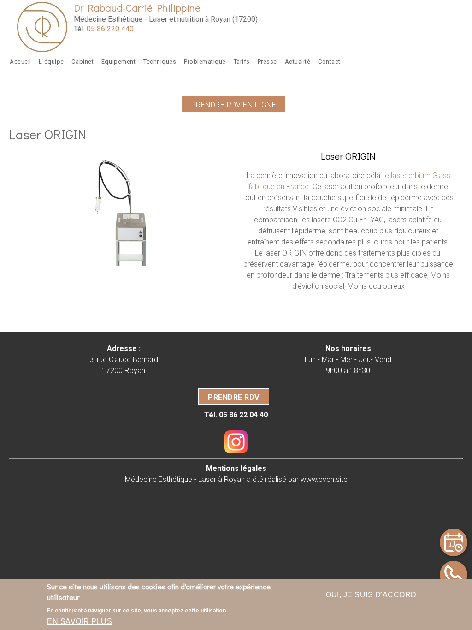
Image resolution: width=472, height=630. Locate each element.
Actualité (298, 61)
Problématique (205, 61)
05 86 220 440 (110, 28)
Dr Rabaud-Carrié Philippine (137, 7)
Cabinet (82, 61)
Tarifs (242, 61)
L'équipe (51, 61)
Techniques (159, 61)
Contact (329, 61)
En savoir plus (79, 621)
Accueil (20, 61)
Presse (267, 61)
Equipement (118, 61)
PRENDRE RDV (233, 397)
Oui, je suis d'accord (371, 595)
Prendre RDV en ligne (234, 105)
